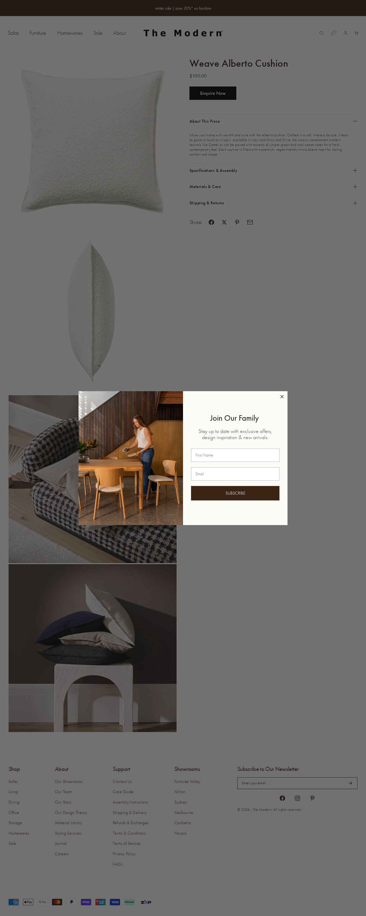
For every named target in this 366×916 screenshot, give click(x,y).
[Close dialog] (282, 396)
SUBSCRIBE (235, 493)
